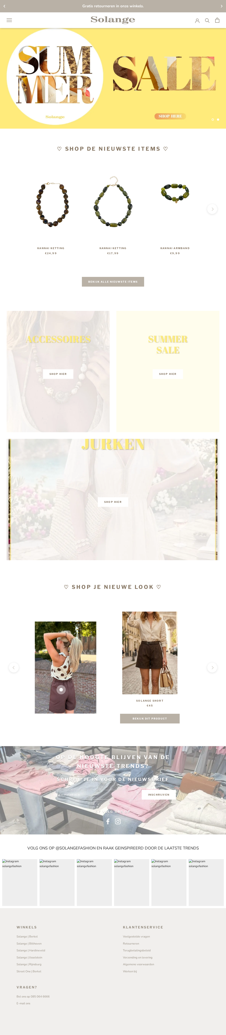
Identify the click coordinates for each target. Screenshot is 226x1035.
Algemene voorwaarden (138, 964)
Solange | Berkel (27, 937)
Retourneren (131, 944)
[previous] (14, 209)
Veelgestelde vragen (136, 937)
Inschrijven (159, 794)
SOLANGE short (150, 700)
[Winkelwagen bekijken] (217, 20)
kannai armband (175, 248)
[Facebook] (108, 821)
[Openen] (9, 20)
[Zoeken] (207, 20)
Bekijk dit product (150, 718)
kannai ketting (50, 248)
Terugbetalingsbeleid (137, 950)
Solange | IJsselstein (29, 958)
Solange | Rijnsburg (29, 964)
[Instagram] (118, 821)
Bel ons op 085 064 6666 (33, 997)
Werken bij (130, 971)
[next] (212, 209)
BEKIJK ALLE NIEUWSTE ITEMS (113, 281)
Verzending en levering (138, 958)
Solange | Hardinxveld (31, 950)
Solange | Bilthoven (29, 944)
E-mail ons (23, 1003)
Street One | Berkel (29, 971)
